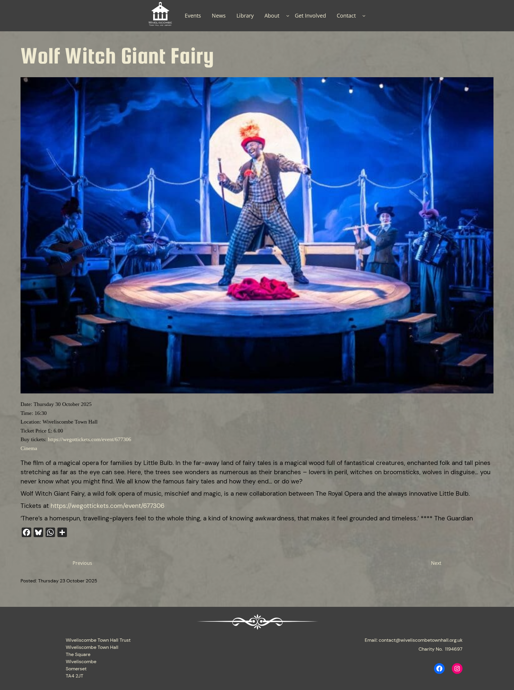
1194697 (454, 649)
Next (436, 563)
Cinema (29, 448)
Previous (82, 563)
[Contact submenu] (364, 15)
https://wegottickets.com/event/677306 (89, 439)
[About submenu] (287, 15)
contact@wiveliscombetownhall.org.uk (421, 640)
